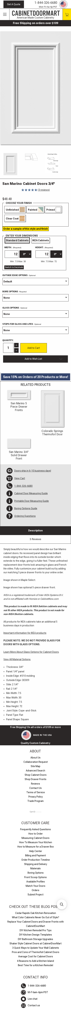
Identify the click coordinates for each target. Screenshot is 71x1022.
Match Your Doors (35, 886)
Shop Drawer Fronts (35, 779)
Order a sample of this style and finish (25, 228)
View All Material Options (17, 659)
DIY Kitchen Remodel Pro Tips (36, 930)
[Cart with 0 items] (67, 14)
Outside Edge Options (19, 275)
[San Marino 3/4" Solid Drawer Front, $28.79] (18, 443)
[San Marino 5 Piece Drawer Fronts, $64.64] (18, 394)
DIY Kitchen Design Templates (35, 934)
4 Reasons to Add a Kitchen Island (35, 961)
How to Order (35, 833)
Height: (44, 247)
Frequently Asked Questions (35, 829)
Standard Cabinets (17, 240)
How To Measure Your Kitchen (35, 842)
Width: (12, 247)
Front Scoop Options (35, 877)
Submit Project (35, 894)
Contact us (34, 1005)
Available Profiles (35, 881)
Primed (50, 209)
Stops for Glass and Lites (21, 324)
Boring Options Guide (25, 508)
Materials (35, 868)
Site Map (35, 766)
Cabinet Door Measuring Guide (31, 493)
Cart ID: (35, 812)
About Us (35, 757)
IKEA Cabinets (40, 240)
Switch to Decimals (14, 267)
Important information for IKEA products (24, 633)
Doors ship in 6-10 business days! (32, 470)
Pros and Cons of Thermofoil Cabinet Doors (35, 952)
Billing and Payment (35, 855)
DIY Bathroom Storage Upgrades (35, 939)
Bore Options (10, 291)
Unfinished (12, 209)
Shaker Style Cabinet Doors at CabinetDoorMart (35, 943)
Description (35, 530)
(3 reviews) (44, 189)
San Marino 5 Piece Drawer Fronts (18, 407)
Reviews (35, 783)
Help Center (35, 851)
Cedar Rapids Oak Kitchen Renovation (35, 913)
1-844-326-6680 (46, 2)
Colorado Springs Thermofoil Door (52, 432)
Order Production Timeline (35, 859)
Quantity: (7, 340)
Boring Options (36, 872)
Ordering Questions (25, 516)
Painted (32, 209)
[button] (62, 904)
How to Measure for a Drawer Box (35, 846)
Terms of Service (35, 792)
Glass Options (14, 308)
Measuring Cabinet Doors (35, 838)
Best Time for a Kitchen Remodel (35, 965)
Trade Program (35, 801)
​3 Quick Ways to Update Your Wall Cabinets (35, 947)
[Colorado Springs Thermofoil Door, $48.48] (52, 408)
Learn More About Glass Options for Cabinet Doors (31, 652)
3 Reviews (35, 539)
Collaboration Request (35, 762)
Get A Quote (13, 4)
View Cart (19, 478)
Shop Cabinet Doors (36, 775)
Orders (35, 890)
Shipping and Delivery (35, 864)
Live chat (32, 998)
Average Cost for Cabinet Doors (35, 956)
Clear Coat (12, 218)
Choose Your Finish (19, 203)
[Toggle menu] (4, 14)
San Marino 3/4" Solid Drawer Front (19, 455)
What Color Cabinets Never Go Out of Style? (35, 917)
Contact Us (35, 788)
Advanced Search (35, 770)
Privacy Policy (35, 796)
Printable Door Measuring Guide (31, 501)
